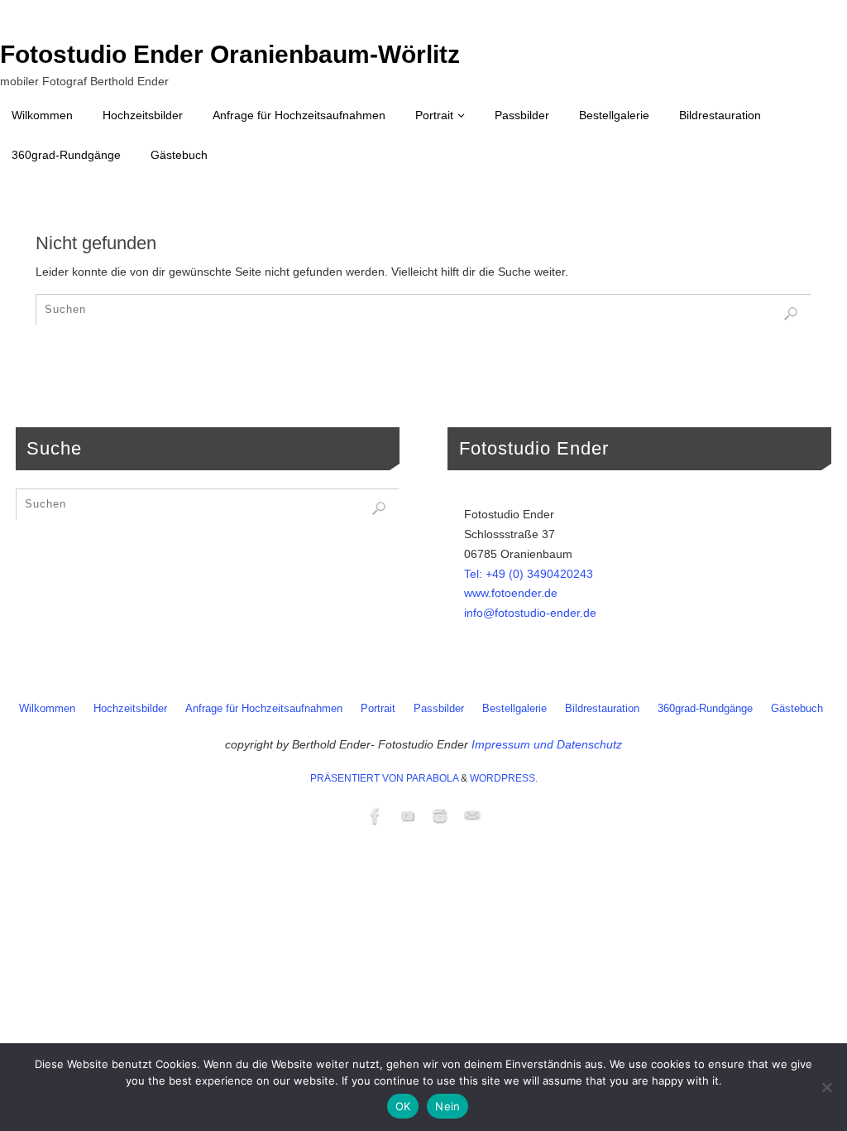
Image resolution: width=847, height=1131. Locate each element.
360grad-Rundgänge (705, 709)
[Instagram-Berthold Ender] (440, 815)
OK (403, 1106)
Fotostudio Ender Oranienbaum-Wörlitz (230, 54)
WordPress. (504, 778)
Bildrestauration (602, 709)
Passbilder (439, 709)
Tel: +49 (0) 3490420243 (528, 573)
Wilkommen (47, 709)
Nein (447, 1106)
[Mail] (472, 815)
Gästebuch (797, 709)
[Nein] (826, 1087)
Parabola (432, 778)
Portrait (378, 709)
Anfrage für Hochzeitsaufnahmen (263, 709)
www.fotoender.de (510, 592)
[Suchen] (790, 314)
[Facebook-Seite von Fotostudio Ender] (375, 815)
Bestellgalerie (514, 709)
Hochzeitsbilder (130, 709)
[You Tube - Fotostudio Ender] (408, 815)
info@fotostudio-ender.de (530, 612)
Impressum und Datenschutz (546, 744)
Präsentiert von (358, 778)
